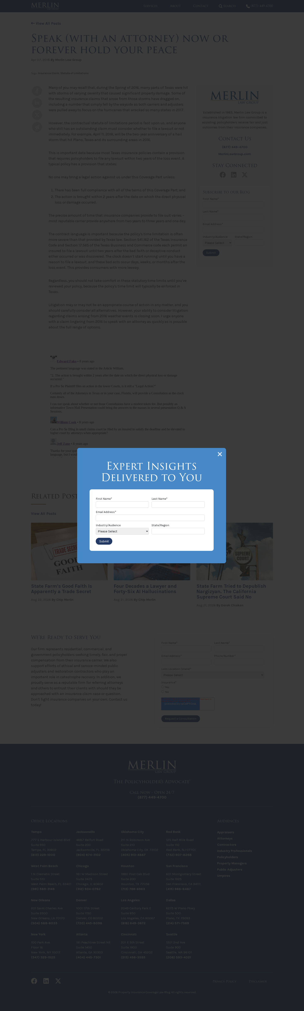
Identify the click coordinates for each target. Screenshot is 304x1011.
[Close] (220, 454)
